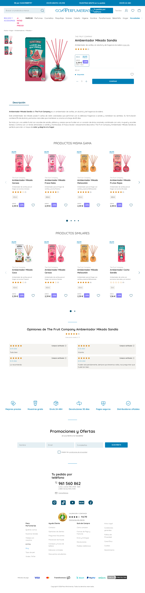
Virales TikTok (30, 556)
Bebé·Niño (116, 18)
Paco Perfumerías (31, 524)
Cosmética (49, 18)
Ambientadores (20, 30)
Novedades (135, 18)
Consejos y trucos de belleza (56, 545)
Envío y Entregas (83, 538)
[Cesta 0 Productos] (139, 10)
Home (6, 30)
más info (126, 45)
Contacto (52, 527)
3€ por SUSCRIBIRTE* (23, 3)
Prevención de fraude (56, 540)
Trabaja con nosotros (30, 539)
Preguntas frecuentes (56, 536)
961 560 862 (69, 483)
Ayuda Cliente (54, 523)
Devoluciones (81, 542)
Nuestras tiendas (32, 534)
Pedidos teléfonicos (84, 546)
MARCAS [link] (29, 18)
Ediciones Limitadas (56, 550)
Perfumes (39, 18)
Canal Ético (108, 541)
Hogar (125, 18)
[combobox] (24, 10)
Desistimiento (109, 550)
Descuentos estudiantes (57, 554)
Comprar (113, 81)
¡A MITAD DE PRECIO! (20, 22)
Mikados (28, 30)
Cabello (77, 18)
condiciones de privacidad (78, 452)
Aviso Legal (108, 523)
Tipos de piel (30, 552)
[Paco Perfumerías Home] (73, 10)
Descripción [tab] (19, 102)
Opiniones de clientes (56, 532)
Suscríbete (116, 445)
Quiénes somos (31, 530)
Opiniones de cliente (77, 520)
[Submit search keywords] (42, 10)
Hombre (93, 18)
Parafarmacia (105, 18)
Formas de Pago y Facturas (83, 533)
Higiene (85, 18)
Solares (69, 18)
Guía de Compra (83, 523)
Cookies (107, 546)
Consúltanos (63, 493)
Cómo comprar (82, 527)
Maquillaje (59, 18)
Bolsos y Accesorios (9, 19)
